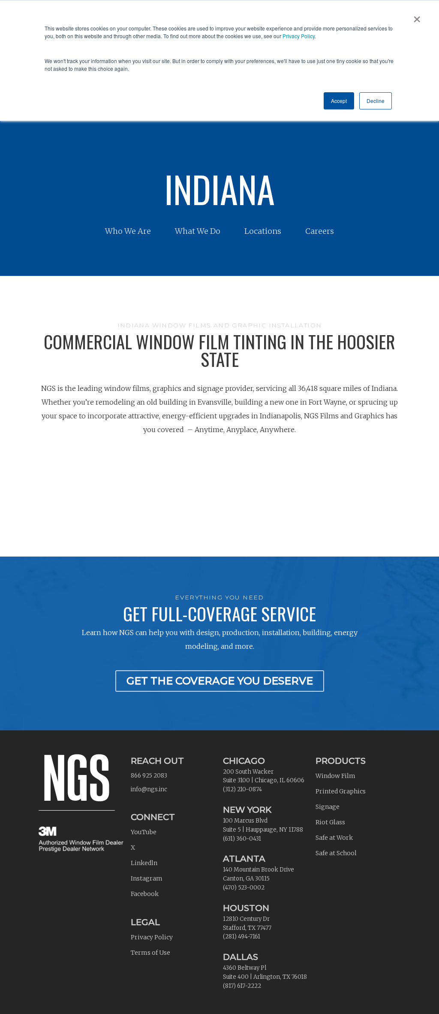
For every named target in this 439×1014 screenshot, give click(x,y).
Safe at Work (334, 837)
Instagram (146, 878)
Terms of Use (150, 952)
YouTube (143, 832)
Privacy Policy (299, 35)
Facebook (145, 894)
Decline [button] (376, 100)
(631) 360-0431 (242, 838)
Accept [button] (339, 100)
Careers (319, 231)
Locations (262, 231)
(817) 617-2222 (242, 986)
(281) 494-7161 (241, 936)
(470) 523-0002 (244, 887)
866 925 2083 (149, 775)
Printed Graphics (341, 791)
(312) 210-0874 (242, 789)
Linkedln (144, 863)
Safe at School (336, 853)
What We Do (197, 231)
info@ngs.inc (149, 789)
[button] (219, 681)
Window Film (335, 776)
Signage (328, 807)
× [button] (417, 16)
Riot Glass (330, 822)
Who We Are (128, 231)
